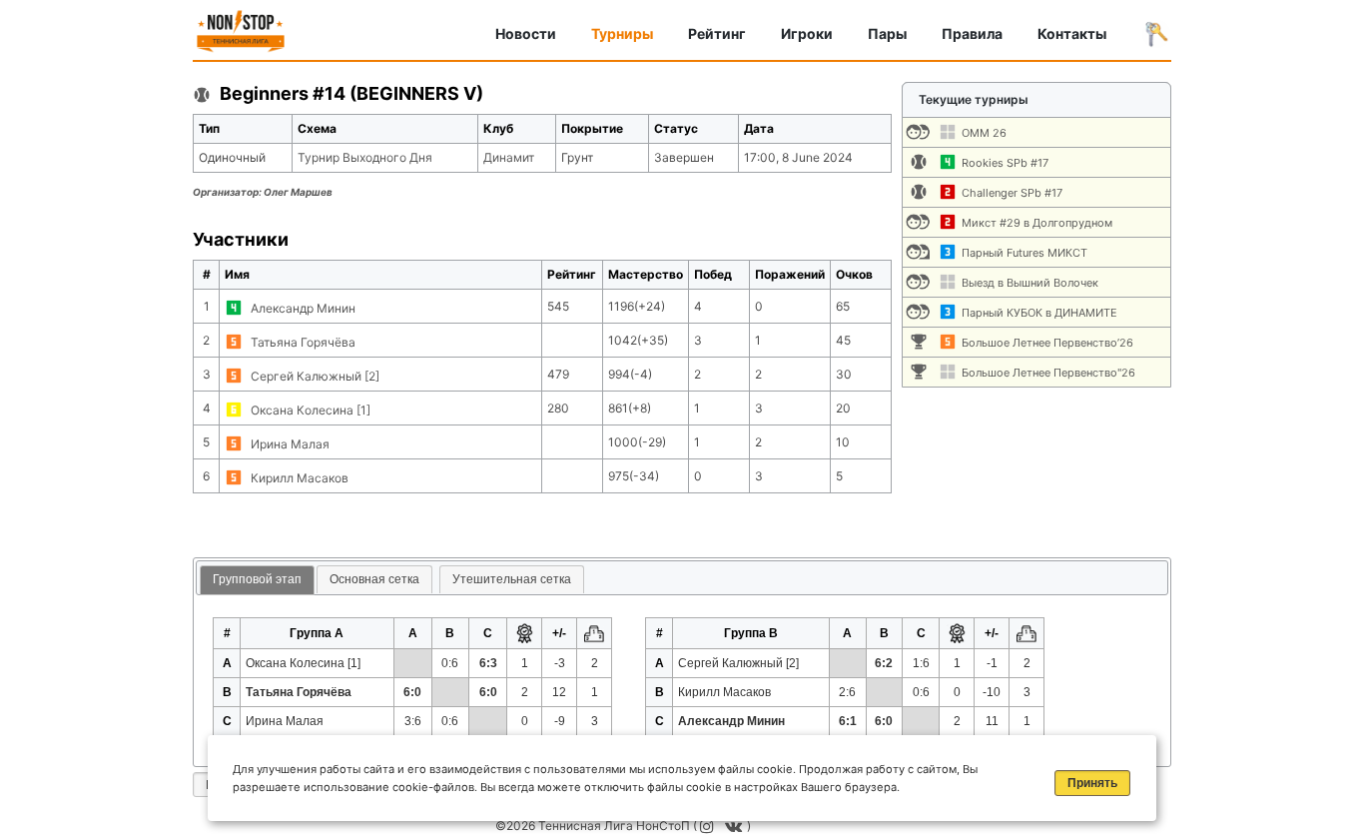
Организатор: (263, 192)
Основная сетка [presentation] (374, 579)
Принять (1092, 783)
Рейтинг (717, 33)
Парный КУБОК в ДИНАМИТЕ (1039, 313)
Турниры (622, 33)
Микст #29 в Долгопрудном (1037, 223)
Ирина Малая (290, 443)
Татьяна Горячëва (303, 342)
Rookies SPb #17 (1005, 163)
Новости (525, 33)
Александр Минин (303, 308)
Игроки (807, 33)
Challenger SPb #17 (1012, 193)
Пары (887, 33)
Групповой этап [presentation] (257, 579)
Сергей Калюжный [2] (315, 376)
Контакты (1071, 33)
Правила (972, 33)
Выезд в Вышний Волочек (1030, 283)
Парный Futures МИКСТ (1024, 253)
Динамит (508, 157)
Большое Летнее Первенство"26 (1048, 373)
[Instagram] (709, 825)
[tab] (257, 580)
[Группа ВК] (736, 825)
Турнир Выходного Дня (365, 157)
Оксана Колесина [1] (310, 410)
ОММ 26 (984, 133)
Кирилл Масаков (299, 477)
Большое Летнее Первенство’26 (1047, 343)
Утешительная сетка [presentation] (511, 579)
